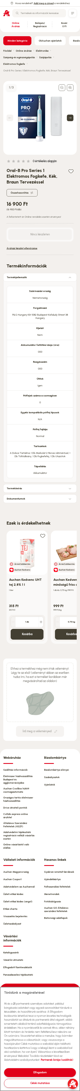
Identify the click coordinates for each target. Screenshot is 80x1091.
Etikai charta (10, 908)
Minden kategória (17, 40)
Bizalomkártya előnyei (56, 769)
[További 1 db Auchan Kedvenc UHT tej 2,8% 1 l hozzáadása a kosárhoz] (41, 622)
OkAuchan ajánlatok (50, 40)
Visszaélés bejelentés (15, 916)
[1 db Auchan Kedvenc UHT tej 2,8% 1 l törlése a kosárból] (13, 622)
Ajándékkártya (52, 879)
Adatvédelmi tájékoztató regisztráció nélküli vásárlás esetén (18, 835)
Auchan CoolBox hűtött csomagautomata (16, 790)
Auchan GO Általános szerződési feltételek (56, 909)
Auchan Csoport (12, 879)
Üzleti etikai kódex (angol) (17, 901)
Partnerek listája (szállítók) (57, 1059)
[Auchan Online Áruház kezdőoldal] (6, 13)
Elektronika (42, 50)
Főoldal (7, 50)
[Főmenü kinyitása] (73, 13)
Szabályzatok (51, 777)
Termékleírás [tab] (14, 488)
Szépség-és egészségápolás (19, 57)
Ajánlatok (49, 784)
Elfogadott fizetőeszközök (17, 967)
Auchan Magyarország (16, 871)
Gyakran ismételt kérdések (59, 871)
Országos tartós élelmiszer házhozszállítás (18, 799)
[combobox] (39, 13)
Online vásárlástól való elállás (16, 846)
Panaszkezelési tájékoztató (18, 974)
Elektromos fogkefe (14, 64)
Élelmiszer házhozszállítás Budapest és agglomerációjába (18, 779)
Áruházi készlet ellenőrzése (22, 248)
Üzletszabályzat (12, 923)
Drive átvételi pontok (15, 807)
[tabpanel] (40, 380)
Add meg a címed (44, 3)
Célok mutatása (40, 1083)
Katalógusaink (11, 952)
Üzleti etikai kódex (13, 894)
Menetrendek (51, 894)
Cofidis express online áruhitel (15, 816)
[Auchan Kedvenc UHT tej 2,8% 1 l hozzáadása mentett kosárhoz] (42, 535)
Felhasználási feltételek (57, 886)
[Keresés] (17, 13)
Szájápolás (45, 57)
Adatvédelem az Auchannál (19, 886)
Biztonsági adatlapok (55, 918)
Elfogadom (40, 1072)
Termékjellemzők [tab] (17, 277)
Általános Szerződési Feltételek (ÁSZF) (15, 825)
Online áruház (24, 50)
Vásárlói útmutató (13, 960)
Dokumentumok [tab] (16, 498)
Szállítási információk (15, 769)
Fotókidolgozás (52, 901)
